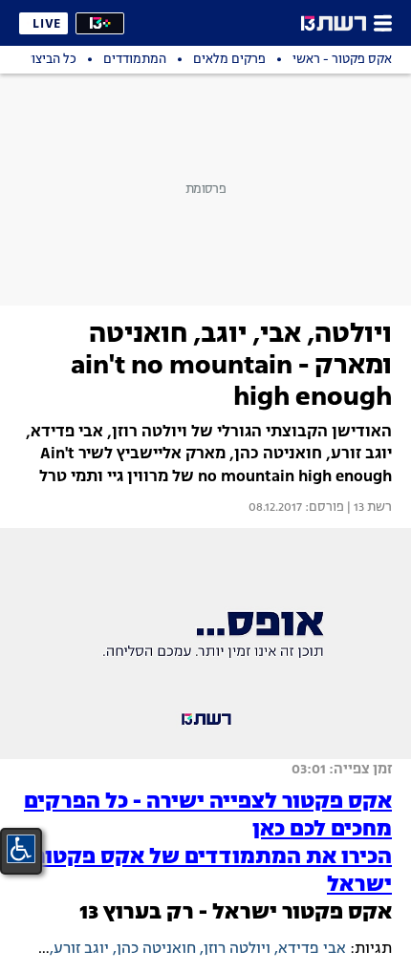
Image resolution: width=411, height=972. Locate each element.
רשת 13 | (368, 508)
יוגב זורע (81, 949)
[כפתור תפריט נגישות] (21, 849)
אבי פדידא (312, 949)
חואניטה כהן (156, 949)
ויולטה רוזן (237, 949)
